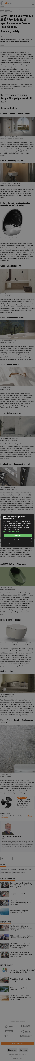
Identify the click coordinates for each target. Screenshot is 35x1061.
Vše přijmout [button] (18, 535)
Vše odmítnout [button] (18, 540)
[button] (17, 532)
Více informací (16, 529)
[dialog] (17, 530)
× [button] (31, 516)
